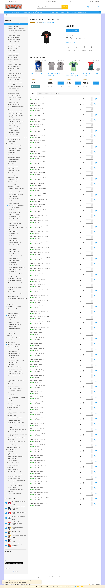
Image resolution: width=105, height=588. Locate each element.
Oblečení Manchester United (15, 82)
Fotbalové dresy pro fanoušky (13, 24)
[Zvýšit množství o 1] (92, 98)
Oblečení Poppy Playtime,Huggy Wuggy (16, 189)
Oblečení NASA (12, 292)
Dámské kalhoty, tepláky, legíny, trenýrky (16, 381)
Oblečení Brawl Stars (13, 159)
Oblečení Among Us (13, 168)
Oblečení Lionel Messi (13, 69)
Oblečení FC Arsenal (13, 57)
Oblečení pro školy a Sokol (14, 344)
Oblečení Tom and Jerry (15, 242)
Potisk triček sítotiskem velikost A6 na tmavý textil (17, 434)
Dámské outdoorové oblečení (15, 373)
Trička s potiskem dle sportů (15, 278)
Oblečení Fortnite (12, 164)
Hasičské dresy (11, 331)
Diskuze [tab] (57, 93)
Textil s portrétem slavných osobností (17, 294)
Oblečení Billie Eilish (13, 311)
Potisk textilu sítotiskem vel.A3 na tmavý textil (16, 442)
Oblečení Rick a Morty (14, 236)
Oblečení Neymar (12, 71)
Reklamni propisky (12, 461)
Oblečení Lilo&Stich (13, 258)
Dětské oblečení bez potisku (15, 388)
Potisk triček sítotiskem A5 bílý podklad (16, 426)
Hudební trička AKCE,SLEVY (14, 483)
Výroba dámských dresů (14, 132)
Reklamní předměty (11, 449)
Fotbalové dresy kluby (13, 89)
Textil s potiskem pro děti (14, 148)
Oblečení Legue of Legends (15, 175)
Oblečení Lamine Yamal (13, 37)
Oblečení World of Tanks (14, 170)
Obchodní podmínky (51, 1)
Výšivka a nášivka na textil (12, 463)
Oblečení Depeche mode (14, 324)
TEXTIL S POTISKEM (11, 144)
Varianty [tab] (33, 93)
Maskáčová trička (12, 340)
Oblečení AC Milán (12, 48)
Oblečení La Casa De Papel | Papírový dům (18, 228)
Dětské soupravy (12, 401)
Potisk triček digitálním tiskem (15, 445)
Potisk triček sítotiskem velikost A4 (17, 430)
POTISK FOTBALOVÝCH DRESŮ (15, 418)
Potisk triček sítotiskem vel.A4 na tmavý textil (16, 438)
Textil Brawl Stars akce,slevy (15, 472)
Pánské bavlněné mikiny (14, 353)
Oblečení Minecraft (13, 166)
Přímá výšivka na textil (13, 465)
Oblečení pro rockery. (13, 322)
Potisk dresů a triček (11, 416)
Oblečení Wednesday (14, 203)
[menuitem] (13, 12)
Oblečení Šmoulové (13, 234)
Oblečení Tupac (12, 318)
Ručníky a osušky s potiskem (13, 407)
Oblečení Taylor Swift (13, 313)
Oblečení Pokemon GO (14, 186)
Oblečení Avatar (13, 247)
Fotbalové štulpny (13, 126)
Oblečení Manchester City (14, 100)
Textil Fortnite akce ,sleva (14, 476)
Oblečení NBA (11, 141)
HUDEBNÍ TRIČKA (10, 304)
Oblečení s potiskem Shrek (15, 274)
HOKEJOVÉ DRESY (12, 84)
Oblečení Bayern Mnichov (14, 66)
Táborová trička (12, 153)
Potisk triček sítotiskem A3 (15, 432)
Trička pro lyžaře (12, 302)
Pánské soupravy (12, 362)
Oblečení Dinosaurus (14, 240)
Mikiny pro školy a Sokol (14, 347)
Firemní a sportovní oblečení (13, 447)
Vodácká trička (9, 335)
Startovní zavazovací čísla (14, 493)
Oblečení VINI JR (12, 75)
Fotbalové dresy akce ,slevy (15, 485)
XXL (51, 87)
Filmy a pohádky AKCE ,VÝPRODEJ (16, 481)
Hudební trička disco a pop (14, 306)
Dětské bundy (11, 403)
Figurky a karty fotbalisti (14, 104)
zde (75, 586)
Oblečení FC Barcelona (13, 60)
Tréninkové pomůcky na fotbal (16, 121)
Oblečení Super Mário (14, 251)
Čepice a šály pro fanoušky (14, 95)
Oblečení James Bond (13, 285)
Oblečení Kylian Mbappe (14, 35)
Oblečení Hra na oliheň (14, 208)
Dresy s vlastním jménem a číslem (16, 107)
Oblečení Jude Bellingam (14, 40)
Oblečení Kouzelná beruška (15, 201)
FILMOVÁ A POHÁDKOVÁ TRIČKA (16, 192)
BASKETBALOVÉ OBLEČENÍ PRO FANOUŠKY (16, 137)
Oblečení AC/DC (12, 326)
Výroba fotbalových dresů (14, 135)
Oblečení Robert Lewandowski (15, 73)
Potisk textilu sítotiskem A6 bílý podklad (16, 423)
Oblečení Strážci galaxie (15, 245)
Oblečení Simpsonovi (14, 214)
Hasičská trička (11, 333)
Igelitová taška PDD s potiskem (15, 456)
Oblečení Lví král (13, 265)
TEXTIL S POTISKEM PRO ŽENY (15, 146)
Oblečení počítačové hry (14, 150)
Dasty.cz (38, 577)
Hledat (65, 7)
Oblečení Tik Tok (12, 182)
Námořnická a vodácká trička (15, 338)
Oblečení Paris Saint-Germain (15, 80)
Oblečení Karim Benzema (14, 77)
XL (48, 87)
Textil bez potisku (10, 342)
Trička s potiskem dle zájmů (15, 280)
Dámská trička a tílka (13, 378)
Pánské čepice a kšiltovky (14, 367)
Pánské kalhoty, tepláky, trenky (16, 360)
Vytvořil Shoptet (96, 584)
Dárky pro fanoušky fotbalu (14, 98)
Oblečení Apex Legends (14, 173)
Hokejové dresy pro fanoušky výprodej (15, 490)
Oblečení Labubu (13, 196)
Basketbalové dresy (13, 130)
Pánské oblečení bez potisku (15, 349)
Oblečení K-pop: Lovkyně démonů (17, 267)
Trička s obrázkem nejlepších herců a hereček (17, 299)
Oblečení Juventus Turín (14, 44)
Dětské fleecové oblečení (14, 390)
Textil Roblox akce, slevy (14, 478)
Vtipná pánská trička (13, 296)
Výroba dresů (11, 109)
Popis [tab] (40, 93)
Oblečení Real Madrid (13, 55)
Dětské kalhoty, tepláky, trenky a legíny (16, 398)
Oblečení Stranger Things (15, 223)
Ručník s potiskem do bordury (15, 410)
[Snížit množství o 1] (92, 100)
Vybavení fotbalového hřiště (16, 113)
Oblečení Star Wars (13, 225)
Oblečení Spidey (13, 263)
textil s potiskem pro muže (14, 276)
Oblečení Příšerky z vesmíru (16, 256)
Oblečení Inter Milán (13, 102)
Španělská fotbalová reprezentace (16, 28)
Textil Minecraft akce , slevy (15, 474)
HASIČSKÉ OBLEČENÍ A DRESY (13, 329)
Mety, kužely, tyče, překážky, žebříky (16, 116)
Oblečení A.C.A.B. (12, 289)
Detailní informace (70, 42)
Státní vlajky (11, 452)
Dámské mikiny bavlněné (14, 376)
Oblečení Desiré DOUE (13, 42)
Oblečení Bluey (12, 272)
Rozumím (80, 586)
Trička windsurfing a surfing (15, 287)
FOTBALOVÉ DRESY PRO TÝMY (15, 111)
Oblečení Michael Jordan (14, 139)
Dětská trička (11, 395)
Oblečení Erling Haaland (13, 26)
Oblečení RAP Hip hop (13, 315)
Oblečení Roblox (12, 162)
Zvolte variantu (73, 30)
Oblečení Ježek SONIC (14, 212)
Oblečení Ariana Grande (14, 309)
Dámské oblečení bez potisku (15, 369)
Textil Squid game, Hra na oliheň (16, 205)
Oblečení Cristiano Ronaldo (14, 64)
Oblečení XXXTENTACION (14, 320)
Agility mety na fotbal (14, 119)
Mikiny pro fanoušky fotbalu (15, 91)
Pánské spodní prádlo (13, 356)
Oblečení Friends (13, 231)
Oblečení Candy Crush (13, 177)
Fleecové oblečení (12, 351)
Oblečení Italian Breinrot (14, 157)
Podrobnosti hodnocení (48, 22)
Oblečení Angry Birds (13, 184)
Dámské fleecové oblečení (14, 371)
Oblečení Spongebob (13, 179)
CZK (90, 1)
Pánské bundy (11, 364)
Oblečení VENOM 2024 (14, 199)
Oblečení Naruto (13, 238)
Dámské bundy (12, 384)
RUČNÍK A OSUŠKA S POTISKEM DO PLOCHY (16, 412)
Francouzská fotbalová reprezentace (17, 33)
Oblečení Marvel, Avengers (15, 221)
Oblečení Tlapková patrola (15, 210)
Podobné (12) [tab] (48, 93)
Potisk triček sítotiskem (14, 420)
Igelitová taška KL (12, 458)
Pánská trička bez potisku (14, 358)
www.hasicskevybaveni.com (48, 577)
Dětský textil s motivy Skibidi (16, 194)
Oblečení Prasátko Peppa (15, 269)
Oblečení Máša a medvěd (15, 260)
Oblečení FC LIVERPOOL (13, 53)
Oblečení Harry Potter (14, 217)
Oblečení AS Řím (12, 51)
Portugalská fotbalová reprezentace (17, 31)
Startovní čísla (9, 467)
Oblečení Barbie (13, 249)
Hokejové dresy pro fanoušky (15, 86)
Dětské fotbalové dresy (15, 128)
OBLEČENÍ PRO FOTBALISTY (15, 124)
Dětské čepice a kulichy (14, 405)
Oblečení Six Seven (13, 155)
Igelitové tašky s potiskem (14, 454)
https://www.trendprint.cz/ (62, 577)
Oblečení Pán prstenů (14, 254)
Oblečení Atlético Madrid (14, 46)
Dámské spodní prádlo (13, 386)
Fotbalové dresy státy (13, 93)
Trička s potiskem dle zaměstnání (16, 283)
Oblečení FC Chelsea (13, 62)
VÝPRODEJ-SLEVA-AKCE (13, 469)
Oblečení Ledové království (15, 219)
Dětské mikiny (11, 393)
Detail (61, 83)
